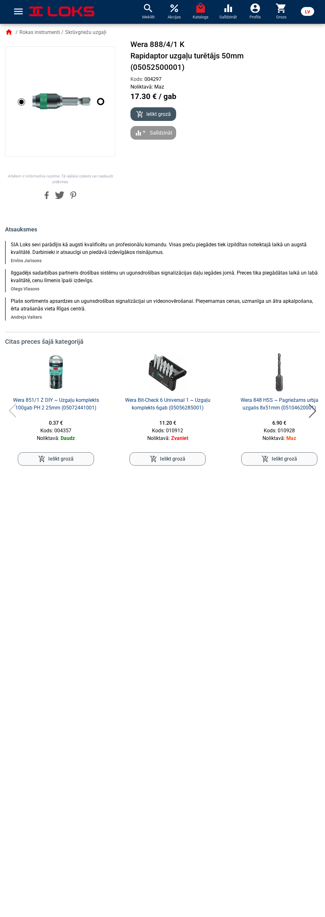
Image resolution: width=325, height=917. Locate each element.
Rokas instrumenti (39, 32)
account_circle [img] (255, 8)
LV (307, 11)
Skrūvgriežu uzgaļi (85, 32)
